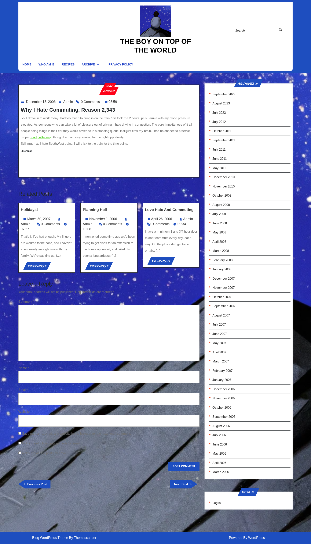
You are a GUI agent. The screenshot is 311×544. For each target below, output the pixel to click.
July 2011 (219, 149)
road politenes (40, 137)
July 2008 (219, 214)
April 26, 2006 (161, 219)
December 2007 (223, 278)
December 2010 (223, 177)
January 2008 (221, 269)
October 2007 (221, 297)
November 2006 (223, 398)
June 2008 (219, 223)
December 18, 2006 (41, 102)
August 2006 (221, 426)
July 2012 (219, 122)
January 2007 (221, 380)
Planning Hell (95, 210)
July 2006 (219, 435)
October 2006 (221, 407)
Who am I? (47, 64)
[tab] (284, 30)
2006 (109, 86)
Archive (88, 64)
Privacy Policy (121, 64)
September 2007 (223, 306)
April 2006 (219, 463)
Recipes (68, 64)
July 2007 (219, 324)
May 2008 (219, 232)
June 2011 (219, 158)
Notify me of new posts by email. (44, 453)
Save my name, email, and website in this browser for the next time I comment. (76, 433)
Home (26, 64)
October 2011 (221, 131)
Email (23, 389)
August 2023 (221, 103)
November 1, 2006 (103, 219)
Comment (26, 301)
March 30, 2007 (39, 219)
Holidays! (29, 210)
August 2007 (221, 315)
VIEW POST (39, 267)
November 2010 (223, 186)
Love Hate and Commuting (169, 210)
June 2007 (219, 334)
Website (24, 411)
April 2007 (219, 352)
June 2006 (219, 444)
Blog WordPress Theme (50, 538)
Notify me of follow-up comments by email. (51, 443)
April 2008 (219, 241)
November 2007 (223, 287)
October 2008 (221, 195)
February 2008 (222, 260)
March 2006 (220, 472)
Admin (68, 102)
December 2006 (223, 389)
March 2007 (220, 361)
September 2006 (223, 416)
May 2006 (219, 453)
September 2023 (223, 94)
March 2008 (220, 251)
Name (23, 368)
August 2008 (221, 205)
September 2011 (223, 140)
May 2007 (219, 343)
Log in (216, 503)
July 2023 (219, 112)
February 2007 (222, 370)
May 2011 (219, 168)
